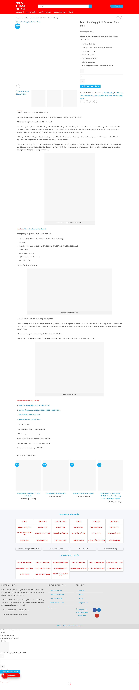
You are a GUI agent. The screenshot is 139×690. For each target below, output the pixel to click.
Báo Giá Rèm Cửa (60, 12)
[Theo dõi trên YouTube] (97, 616)
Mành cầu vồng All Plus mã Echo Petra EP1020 (34, 405)
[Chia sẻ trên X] (85, 101)
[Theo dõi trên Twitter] (99, 610)
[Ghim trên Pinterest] (92, 101)
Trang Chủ (20, 12)
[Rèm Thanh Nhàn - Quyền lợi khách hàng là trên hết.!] (25, 6)
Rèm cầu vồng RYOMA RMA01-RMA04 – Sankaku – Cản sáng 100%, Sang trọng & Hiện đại (110, 495)
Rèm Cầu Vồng (53, 18)
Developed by (9, 630)
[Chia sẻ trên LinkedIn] (95, 101)
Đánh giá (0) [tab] (43, 112)
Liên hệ (81, 594)
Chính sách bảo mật (56, 590)
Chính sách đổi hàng (56, 598)
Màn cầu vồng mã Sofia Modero (83, 493)
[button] (116, 6)
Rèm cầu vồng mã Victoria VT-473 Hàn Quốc (28, 494)
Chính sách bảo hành (57, 603)
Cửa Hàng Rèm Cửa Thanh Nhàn (35, 18)
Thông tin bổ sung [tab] (30, 112)
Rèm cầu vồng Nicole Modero (56, 493)
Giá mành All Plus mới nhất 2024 (29, 419)
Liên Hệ (70, 12)
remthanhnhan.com (76, 626)
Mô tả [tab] (19, 112)
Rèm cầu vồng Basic (105, 95)
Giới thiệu (81, 590)
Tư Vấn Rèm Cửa (45, 12)
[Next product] (117, 17)
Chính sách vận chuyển (57, 594)
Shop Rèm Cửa (31, 12)
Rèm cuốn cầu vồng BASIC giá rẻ (35, 229)
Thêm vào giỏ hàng (90, 86)
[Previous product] (121, 17)
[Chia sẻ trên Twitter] (88, 101)
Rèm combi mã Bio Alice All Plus (29, 414)
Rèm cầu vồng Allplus (91, 95)
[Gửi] (90, 6)
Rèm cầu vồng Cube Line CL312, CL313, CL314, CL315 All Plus (39, 410)
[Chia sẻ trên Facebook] (81, 101)
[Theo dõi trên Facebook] (95, 610)
